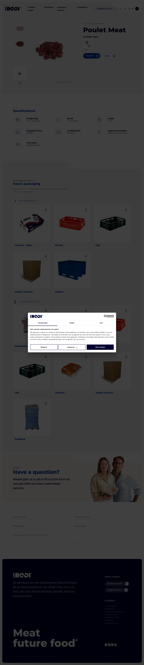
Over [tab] (101, 323)
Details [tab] (72, 323)
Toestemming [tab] (42, 323)
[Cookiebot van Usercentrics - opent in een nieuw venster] (105, 316)
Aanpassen (71, 347)
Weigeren (44, 347)
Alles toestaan (100, 347)
